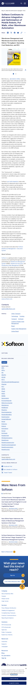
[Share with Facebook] (14, 32)
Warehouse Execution (17, 263)
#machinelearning (6, 412)
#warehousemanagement (9, 445)
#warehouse (5, 440)
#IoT (3, 386)
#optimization (5, 417)
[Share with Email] (18, 32)
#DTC (3, 379)
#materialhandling (7, 414)
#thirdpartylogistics (7, 438)
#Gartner (4, 384)
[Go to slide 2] (15, 74)
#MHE (3, 389)
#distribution (5, 405)
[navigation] (24, 3)
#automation (5, 398)
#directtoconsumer (7, 403)
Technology (14, 316)
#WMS (3, 396)
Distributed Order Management (10, 265)
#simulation (5, 428)
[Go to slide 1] (13, 74)
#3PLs (3, 370)
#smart (3, 431)
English (4, 362)
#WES (3, 393)
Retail (13, 326)
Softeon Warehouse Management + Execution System (12, 248)
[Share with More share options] (25, 32)
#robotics (4, 424)
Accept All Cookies (14, 683)
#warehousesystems (7, 447)
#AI (2, 372)
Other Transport (15, 313)
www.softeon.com (7, 299)
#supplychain (5, 435)
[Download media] (25, 70)
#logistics (4, 410)
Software (20, 319)
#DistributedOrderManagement (10, 382)
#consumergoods (6, 400)
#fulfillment (5, 407)
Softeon (4, 258)
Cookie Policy (13, 674)
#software (4, 433)
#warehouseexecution (8, 442)
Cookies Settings (14, 678)
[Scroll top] (22, 587)
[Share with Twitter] (11, 32)
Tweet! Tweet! (8, 472)
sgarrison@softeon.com (8, 309)
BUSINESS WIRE (15, 79)
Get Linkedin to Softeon (10, 469)
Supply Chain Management (18, 328)
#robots (4, 426)
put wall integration (12, 181)
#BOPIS (4, 375)
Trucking (21, 316)
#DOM (3, 377)
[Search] (21, 3)
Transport (14, 319)
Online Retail (15, 331)
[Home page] (8, 3)
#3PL (3, 368)
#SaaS (3, 391)
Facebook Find (8, 466)
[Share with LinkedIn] (8, 32)
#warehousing (5, 449)
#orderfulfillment (6, 419)
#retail (3, 421)
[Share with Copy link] (21, 32)
